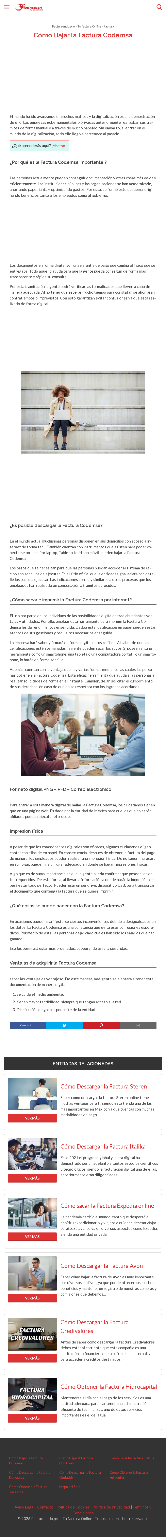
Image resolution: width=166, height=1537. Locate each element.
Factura (108, 26)
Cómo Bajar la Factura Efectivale (76, 1460)
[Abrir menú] (7, 7)
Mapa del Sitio (70, 1487)
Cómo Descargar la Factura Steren (104, 1086)
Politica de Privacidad (111, 1507)
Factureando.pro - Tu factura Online (76, 26)
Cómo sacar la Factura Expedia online (107, 1205)
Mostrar (59, 146)
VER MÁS (32, 1118)
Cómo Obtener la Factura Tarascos (28, 1489)
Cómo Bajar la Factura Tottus (132, 1458)
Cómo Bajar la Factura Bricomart (26, 1460)
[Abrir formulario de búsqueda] (159, 7)
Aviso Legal (24, 1507)
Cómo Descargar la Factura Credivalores (95, 1326)
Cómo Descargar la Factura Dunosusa (30, 1475)
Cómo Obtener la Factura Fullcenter (129, 1475)
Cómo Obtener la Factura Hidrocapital (109, 1386)
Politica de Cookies (73, 1507)
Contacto (45, 1507)
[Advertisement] (83, 81)
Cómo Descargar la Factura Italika (103, 1146)
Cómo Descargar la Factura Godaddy (80, 1475)
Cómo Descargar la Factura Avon (102, 1265)
